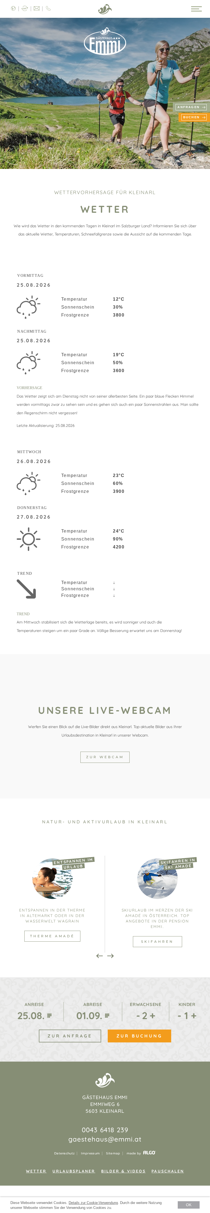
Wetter (36, 1171)
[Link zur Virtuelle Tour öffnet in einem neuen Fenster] (25, 8)
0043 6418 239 (105, 1130)
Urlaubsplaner (73, 1171)
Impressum (90, 1153)
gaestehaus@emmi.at (105, 1139)
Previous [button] (99, 956)
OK (188, 1205)
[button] (105, 757)
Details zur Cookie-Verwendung (93, 1203)
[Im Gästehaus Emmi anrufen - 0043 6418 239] (48, 8)
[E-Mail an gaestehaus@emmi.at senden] (37, 8)
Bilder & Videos (123, 1171)
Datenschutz (64, 1153)
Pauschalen (167, 1171)
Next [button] (110, 956)
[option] (52, 904)
